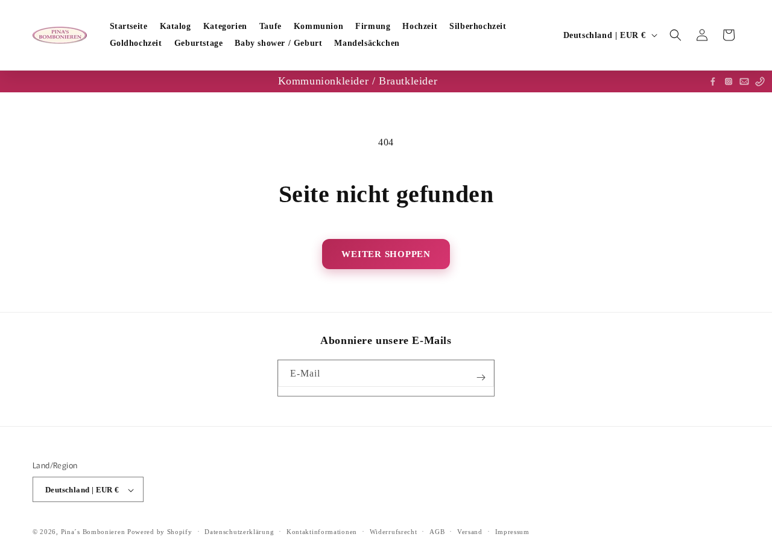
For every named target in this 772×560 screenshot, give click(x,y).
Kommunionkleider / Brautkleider (358, 81)
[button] (675, 35)
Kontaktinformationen (321, 531)
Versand (469, 531)
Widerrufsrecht (393, 531)
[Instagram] (728, 81)
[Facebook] (713, 81)
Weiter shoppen (386, 254)
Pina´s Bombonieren (94, 532)
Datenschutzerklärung (239, 531)
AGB (437, 531)
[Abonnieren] (480, 377)
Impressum (512, 531)
